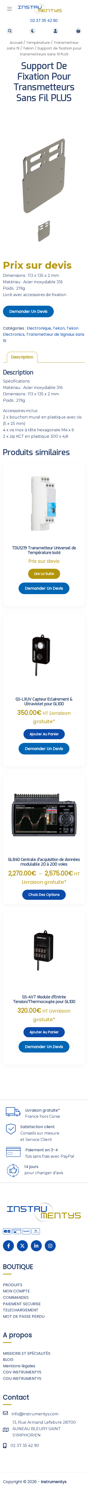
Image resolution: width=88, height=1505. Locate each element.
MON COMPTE (16, 1291)
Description (22, 357)
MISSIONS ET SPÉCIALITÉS (26, 1353)
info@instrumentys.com (35, 1414)
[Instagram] (50, 1245)
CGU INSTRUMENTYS (22, 1378)
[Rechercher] (10, 31)
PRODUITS (12, 1285)
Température (38, 42)
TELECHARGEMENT (20, 1310)
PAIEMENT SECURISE (22, 1304)
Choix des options (44, 894)
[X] (22, 1245)
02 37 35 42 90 (44, 20)
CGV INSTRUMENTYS (22, 1372)
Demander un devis (28, 311)
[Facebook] (8, 1245)
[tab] (22, 357)
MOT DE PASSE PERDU (23, 1316)
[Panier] (78, 31)
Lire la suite (44, 573)
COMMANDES (16, 1297)
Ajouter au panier (44, 734)
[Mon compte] (55, 31)
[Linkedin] (36, 1245)
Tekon (28, 48)
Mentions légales (19, 1366)
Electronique (39, 328)
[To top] (78, 1489)
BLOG (8, 1359)
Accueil (16, 42)
